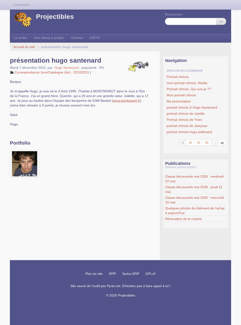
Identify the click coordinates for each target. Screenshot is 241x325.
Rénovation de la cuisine (183, 219)
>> (221, 21)
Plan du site (94, 274)
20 (198, 142)
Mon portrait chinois (181, 95)
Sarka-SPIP (130, 274)
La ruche (20, 38)
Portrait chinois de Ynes (184, 120)
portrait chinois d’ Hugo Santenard (192, 107)
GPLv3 (150, 274)
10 (190, 142)
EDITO (95, 38)
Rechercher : (174, 14)
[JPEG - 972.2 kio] (24, 164)
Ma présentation (179, 101)
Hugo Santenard (66, 67)
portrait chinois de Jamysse (187, 126)
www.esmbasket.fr (126, 100)
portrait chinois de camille (186, 113)
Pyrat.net (113, 286)
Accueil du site (24, 47)
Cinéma (77, 38)
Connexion (21, 5)
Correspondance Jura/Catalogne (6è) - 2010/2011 (52, 72)
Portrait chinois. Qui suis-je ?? (189, 89)
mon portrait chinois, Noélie (187, 83)
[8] (222, 143)
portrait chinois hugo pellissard (189, 132)
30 (207, 142)
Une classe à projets (49, 38)
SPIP (112, 274)
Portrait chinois (178, 77)
